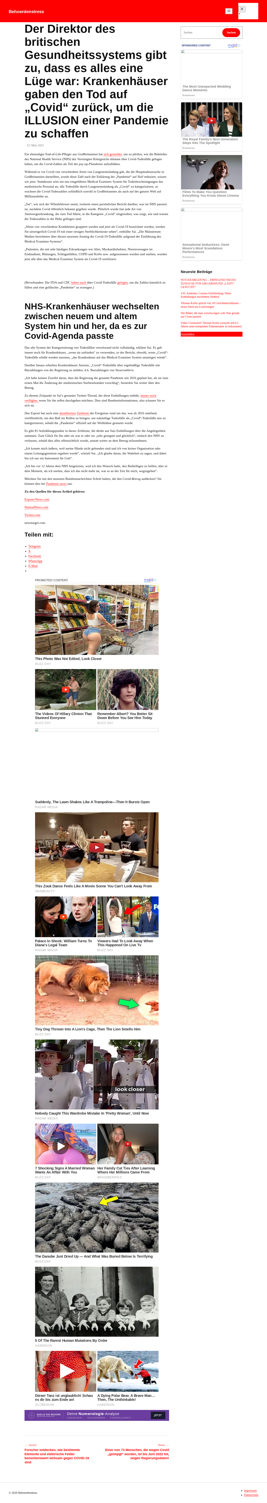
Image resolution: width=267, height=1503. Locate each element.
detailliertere (67, 413)
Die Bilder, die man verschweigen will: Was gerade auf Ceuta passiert (210, 315)
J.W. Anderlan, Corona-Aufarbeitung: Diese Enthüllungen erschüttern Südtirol (206, 295)
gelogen (122, 282)
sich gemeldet (113, 154)
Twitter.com (32, 515)
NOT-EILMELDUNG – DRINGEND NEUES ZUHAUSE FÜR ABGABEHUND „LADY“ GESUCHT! (208, 283)
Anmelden (187, 334)
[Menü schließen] (242, 9)
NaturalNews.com (36, 507)
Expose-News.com (37, 499)
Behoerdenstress (26, 11)
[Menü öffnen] (228, 11)
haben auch (79, 282)
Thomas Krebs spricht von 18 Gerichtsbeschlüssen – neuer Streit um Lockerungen (211, 305)
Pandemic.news (57, 483)
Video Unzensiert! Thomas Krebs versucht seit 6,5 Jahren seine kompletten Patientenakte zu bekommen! (211, 324)
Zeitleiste (83, 413)
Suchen (231, 32)
